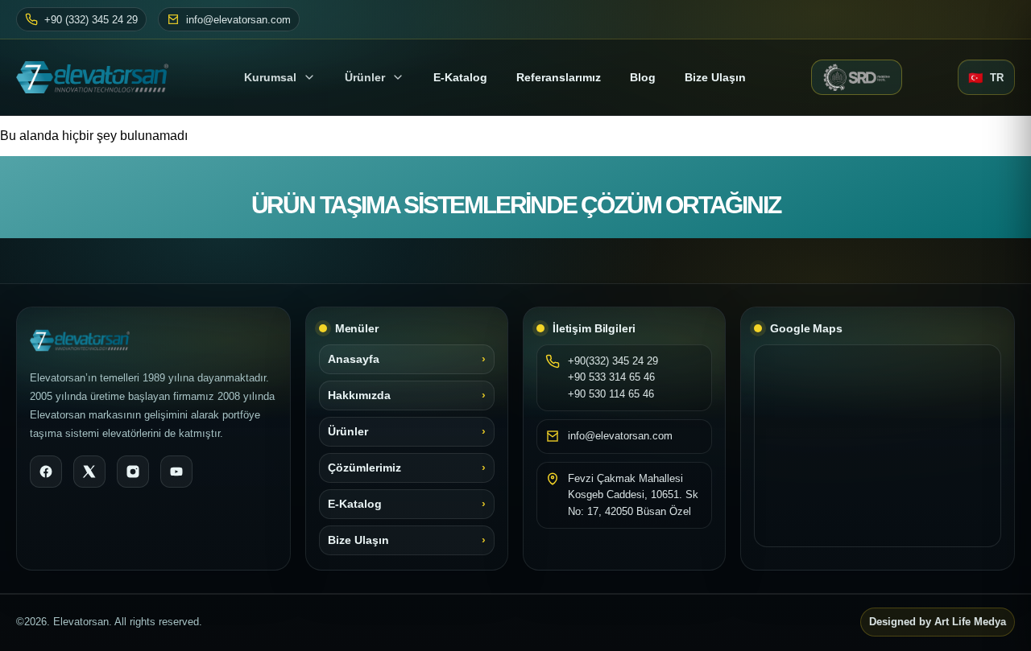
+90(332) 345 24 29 (613, 361)
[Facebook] (46, 471)
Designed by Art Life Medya (937, 622)
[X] (89, 471)
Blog (643, 77)
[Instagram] (133, 471)
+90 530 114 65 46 (611, 394)
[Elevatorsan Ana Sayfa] (97, 77)
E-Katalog (355, 504)
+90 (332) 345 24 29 (91, 20)
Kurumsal (270, 77)
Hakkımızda (359, 395)
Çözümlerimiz (364, 468)
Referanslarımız (558, 77)
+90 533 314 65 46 (611, 377)
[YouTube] (176, 471)
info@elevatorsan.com (238, 20)
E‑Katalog (460, 77)
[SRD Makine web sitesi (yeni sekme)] (856, 77)
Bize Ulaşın (715, 77)
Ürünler (365, 77)
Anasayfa (353, 359)
